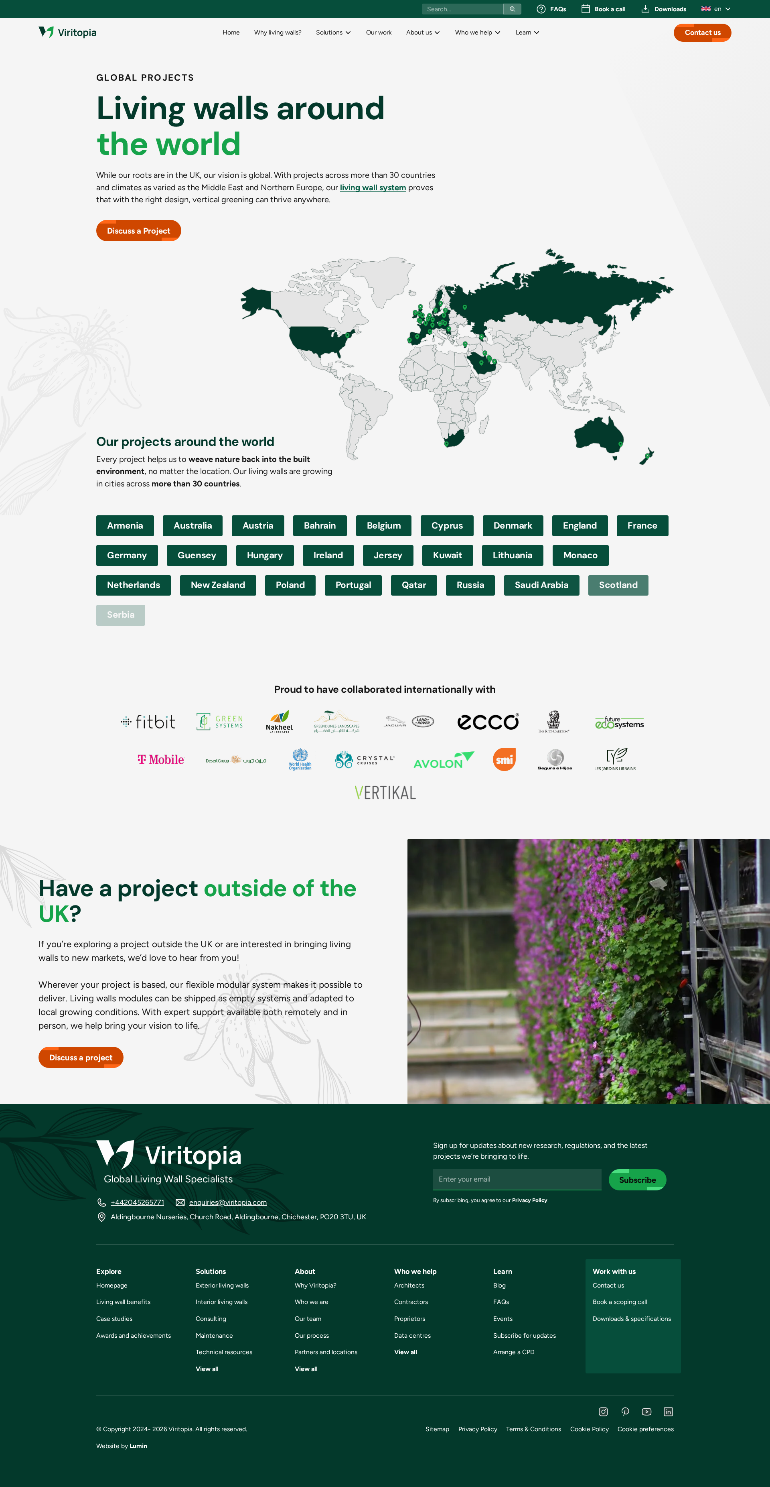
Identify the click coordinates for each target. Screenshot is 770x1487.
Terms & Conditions (533, 1429)
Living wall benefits (123, 1302)
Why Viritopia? (315, 1285)
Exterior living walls (222, 1285)
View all (207, 1369)
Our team (308, 1318)
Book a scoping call (620, 1302)
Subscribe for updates (524, 1335)
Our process (312, 1335)
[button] (716, 9)
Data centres (412, 1335)
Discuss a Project (138, 231)
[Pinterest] (625, 1411)
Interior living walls (221, 1302)
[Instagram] (603, 1411)
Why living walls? (278, 32)
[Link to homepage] (67, 32)
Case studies (114, 1318)
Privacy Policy (529, 1200)
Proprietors (409, 1318)
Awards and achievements (133, 1335)
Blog (499, 1285)
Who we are (311, 1302)
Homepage (112, 1285)
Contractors (411, 1302)
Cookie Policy (589, 1429)
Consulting (211, 1318)
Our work (379, 32)
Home (231, 32)
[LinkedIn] (668, 1411)
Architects (409, 1285)
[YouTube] (646, 1411)
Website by (121, 1446)
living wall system (373, 187)
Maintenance (214, 1335)
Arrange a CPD (514, 1352)
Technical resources (224, 1352)
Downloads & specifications (632, 1318)
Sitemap (437, 1429)
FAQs (501, 1302)
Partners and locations (326, 1352)
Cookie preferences (646, 1429)
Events (503, 1318)
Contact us (703, 32)
